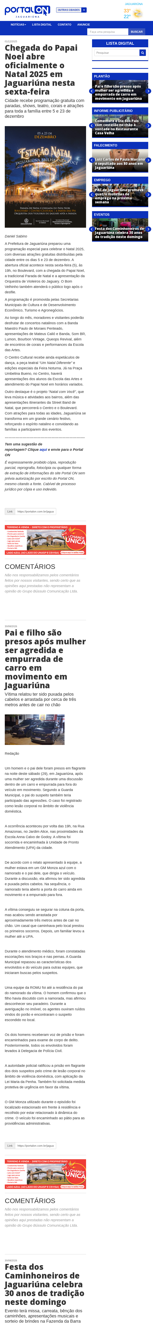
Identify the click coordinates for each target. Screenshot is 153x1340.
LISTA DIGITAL (120, 43)
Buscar (137, 31)
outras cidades (71, 10)
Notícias (17, 24)
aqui (44, 450)
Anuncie (83, 24)
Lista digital (42, 24)
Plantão (102, 76)
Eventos (102, 214)
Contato (64, 24)
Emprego (102, 180)
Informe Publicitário (113, 111)
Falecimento (105, 145)
